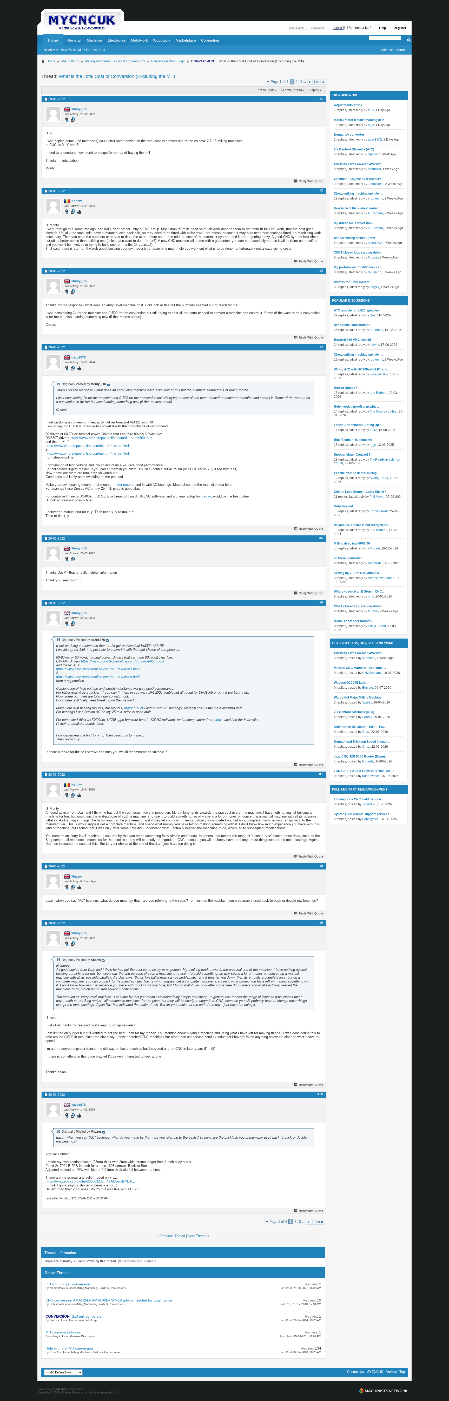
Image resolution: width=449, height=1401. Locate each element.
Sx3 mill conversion (87, 1316)
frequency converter (349, 134)
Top (402, 1372)
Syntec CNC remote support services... (363, 814)
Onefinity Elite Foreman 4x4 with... (359, 164)
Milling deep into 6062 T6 (352, 543)
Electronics (117, 40)
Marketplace (186, 40)
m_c (371, 110)
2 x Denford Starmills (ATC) (354, 149)
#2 (321, 190)
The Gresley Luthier (383, 411)
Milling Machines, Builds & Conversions (115, 61)
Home (53, 40)
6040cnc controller (348, 558)
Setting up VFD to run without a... (357, 573)
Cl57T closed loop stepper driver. (358, 252)
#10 (320, 1094)
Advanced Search (393, 50)
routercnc (376, 198)
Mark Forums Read (91, 50)
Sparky (373, 154)
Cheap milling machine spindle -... (358, 193)
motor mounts (124, 485)
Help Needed (343, 506)
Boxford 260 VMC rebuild (352, 340)
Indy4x (374, 287)
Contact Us (355, 1372)
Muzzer (373, 257)
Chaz (366, 732)
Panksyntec (370, 819)
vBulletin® (59, 1389)
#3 (321, 271)
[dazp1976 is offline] (53, 362)
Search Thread (291, 90)
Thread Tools (265, 90)
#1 (321, 99)
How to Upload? (345, 388)
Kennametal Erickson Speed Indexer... (362, 741)
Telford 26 (369, 804)
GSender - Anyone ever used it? (357, 179)
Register (400, 28)
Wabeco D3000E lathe (350, 683)
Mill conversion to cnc (63, 1332)
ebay (207, 496)
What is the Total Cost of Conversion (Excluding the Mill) (117, 76)
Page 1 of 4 (279, 82)
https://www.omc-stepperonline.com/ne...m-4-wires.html (87, 446)
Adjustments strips (348, 105)
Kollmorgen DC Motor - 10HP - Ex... (359, 727)
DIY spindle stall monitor (352, 325)
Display (313, 90)
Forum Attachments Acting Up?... (358, 425)
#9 (321, 923)
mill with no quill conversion (67, 1284)
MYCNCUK (374, 1372)
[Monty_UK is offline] (53, 114)
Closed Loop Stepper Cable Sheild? (360, 492)
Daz (372, 315)
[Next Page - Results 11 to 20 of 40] (309, 82)
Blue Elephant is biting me (353, 440)
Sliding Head (379, 478)
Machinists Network (383, 1390)
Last (317, 82)
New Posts (68, 50)
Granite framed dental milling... (356, 473)
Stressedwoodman (381, 578)
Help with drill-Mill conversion (69, 1348)
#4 (321, 347)
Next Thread (197, 1236)
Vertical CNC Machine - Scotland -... (360, 668)
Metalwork (139, 40)
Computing (210, 40)
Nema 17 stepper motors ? (353, 621)
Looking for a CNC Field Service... (358, 799)
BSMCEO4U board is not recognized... (361, 525)
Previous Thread (172, 1236)
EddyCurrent (379, 511)
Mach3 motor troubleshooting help (359, 120)
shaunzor (374, 169)
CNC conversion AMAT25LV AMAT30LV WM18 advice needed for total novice (108, 1300)
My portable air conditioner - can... (359, 267)
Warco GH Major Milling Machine (357, 697)
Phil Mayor (376, 497)
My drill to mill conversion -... (355, 223)
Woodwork (161, 40)
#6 (321, 602)
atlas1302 (375, 139)
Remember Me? (359, 28)
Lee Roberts (378, 393)
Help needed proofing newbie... (356, 406)
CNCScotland (372, 673)
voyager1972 (379, 374)
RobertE (368, 761)
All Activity (51, 50)
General (74, 40)
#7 (321, 774)
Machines (95, 40)
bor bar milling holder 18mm (354, 238)
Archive (391, 1372)
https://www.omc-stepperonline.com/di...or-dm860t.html (111, 438)
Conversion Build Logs (168, 61)
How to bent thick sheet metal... (357, 208)
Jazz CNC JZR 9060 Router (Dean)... (360, 756)
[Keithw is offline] (53, 206)
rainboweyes (371, 776)
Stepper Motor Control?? (352, 454)
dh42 (373, 430)
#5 (321, 538)
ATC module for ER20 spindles (356, 310)
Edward (367, 687)
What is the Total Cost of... (353, 282)
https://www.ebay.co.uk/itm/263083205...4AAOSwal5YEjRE (90, 1181)
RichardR (374, 563)
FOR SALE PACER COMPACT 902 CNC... (364, 771)
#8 (321, 866)
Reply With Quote (311, 181)
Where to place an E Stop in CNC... (359, 591)
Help (382, 28)
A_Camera (375, 213)
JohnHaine (376, 184)
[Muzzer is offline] (53, 881)
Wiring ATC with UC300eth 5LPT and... (361, 369)
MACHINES (70, 61)
